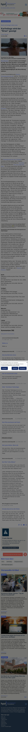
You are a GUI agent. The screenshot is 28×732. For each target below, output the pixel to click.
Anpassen (4, 368)
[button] (26, 5)
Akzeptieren (22, 368)
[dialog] (14, 366)
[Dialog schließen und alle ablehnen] (27, 362)
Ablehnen (15, 368)
